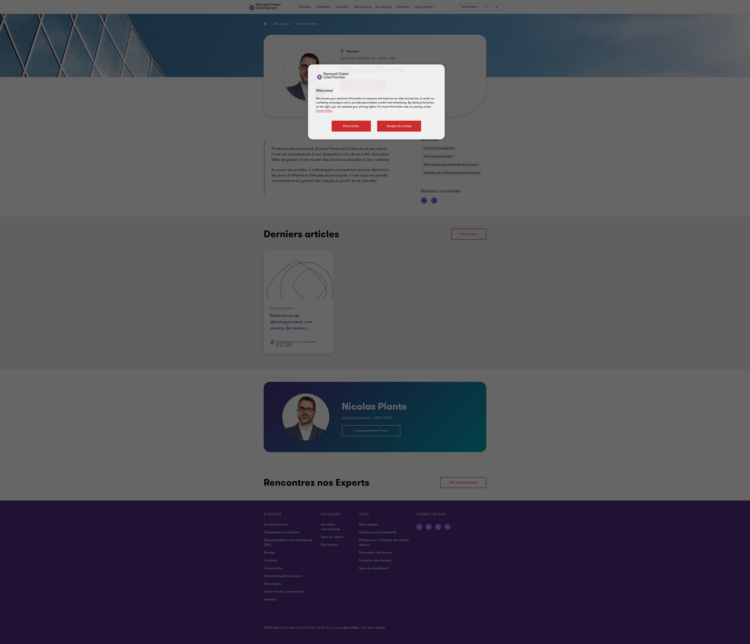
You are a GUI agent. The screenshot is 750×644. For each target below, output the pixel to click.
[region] (376, 101)
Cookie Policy (324, 111)
